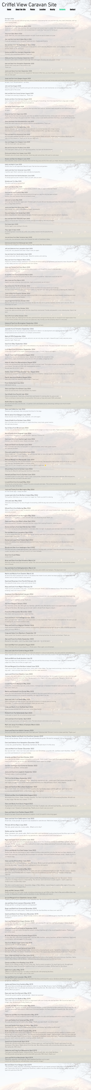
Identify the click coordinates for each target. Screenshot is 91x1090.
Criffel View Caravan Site (29, 5)
